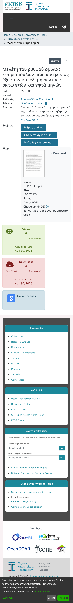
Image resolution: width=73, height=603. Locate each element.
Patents (15, 363)
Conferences (17, 379)
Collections (17, 336)
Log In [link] (53, 27)
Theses (15, 358)
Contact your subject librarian (26, 506)
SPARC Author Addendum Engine (29, 467)
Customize (7, 597)
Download (59, 153)
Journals (15, 374)
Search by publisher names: (20, 453)
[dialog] (36, 590)
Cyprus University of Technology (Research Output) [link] (31, 35)
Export (55, 61)
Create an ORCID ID (21, 409)
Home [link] (6, 35)
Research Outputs (20, 341)
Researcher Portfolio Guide (25, 398)
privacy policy (42, 591)
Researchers (17, 347)
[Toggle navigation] (11, 17)
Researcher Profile (20, 404)
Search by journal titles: (18, 443)
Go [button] (61, 448)
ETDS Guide (17, 420)
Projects (15, 369)
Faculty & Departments (23, 352)
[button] (14, 6)
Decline (51, 597)
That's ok (63, 597)
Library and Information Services (47, 576)
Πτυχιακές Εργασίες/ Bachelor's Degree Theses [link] (24, 39)
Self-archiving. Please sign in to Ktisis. (31, 492)
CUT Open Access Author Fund (27, 415)
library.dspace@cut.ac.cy (23, 501)
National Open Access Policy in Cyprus (31, 473)
